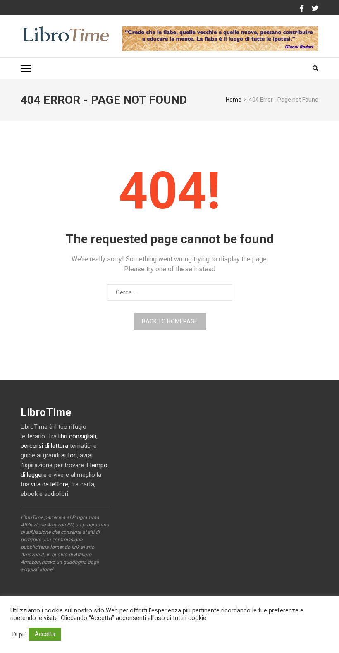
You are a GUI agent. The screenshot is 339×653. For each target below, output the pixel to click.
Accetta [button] (45, 634)
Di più (19, 634)
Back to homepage (170, 321)
